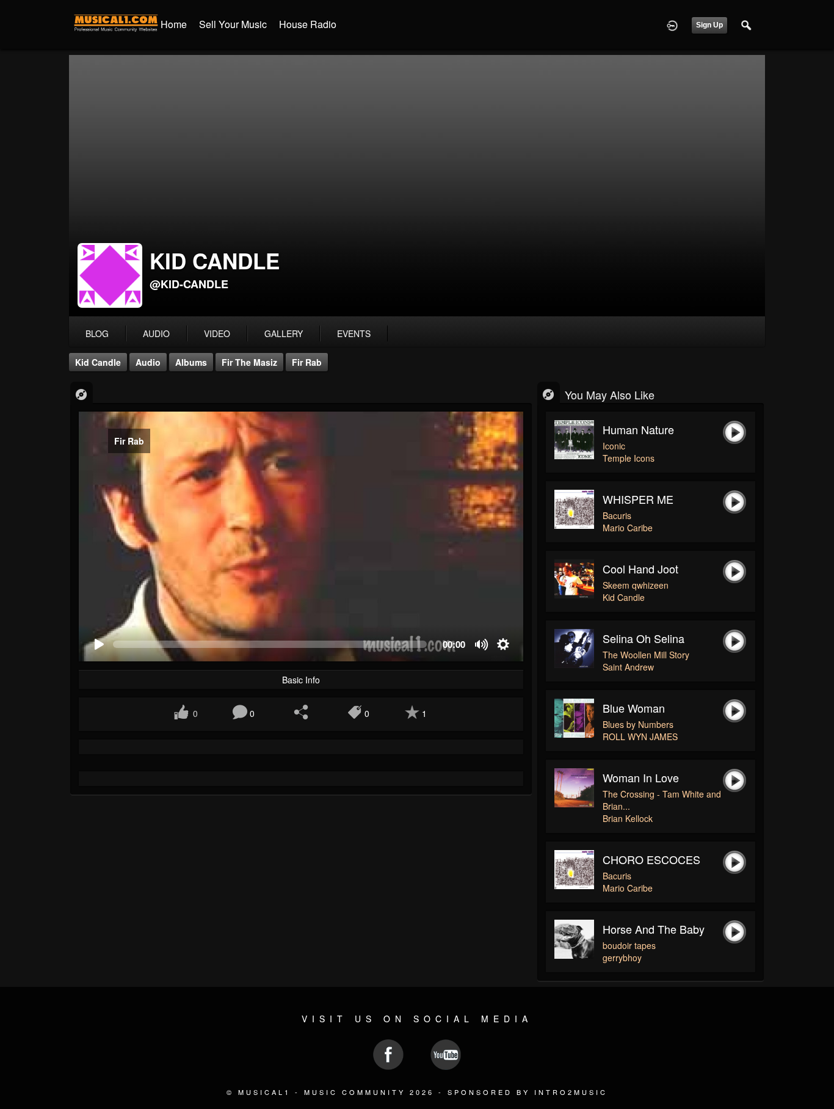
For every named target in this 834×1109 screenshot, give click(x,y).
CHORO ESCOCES (651, 859)
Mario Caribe (628, 528)
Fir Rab (307, 362)
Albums (191, 362)
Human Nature (638, 429)
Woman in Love (641, 777)
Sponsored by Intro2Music (527, 1092)
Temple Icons (629, 458)
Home (174, 24)
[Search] (747, 24)
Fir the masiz (249, 362)
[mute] (482, 644)
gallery (283, 333)
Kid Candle (98, 362)
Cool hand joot (640, 568)
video (217, 333)
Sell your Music (233, 24)
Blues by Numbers (638, 724)
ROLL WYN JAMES (640, 736)
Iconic (614, 446)
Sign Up (709, 25)
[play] (98, 644)
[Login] (672, 24)
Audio (148, 362)
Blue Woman (634, 708)
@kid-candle (189, 284)
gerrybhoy (622, 957)
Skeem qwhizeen (636, 585)
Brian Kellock (628, 818)
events (354, 333)
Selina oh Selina (643, 638)
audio (156, 333)
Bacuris (617, 515)
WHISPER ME (638, 499)
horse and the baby (654, 929)
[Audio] (81, 393)
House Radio (307, 24)
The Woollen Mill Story (646, 655)
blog (97, 333)
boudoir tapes (629, 945)
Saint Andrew (628, 667)
